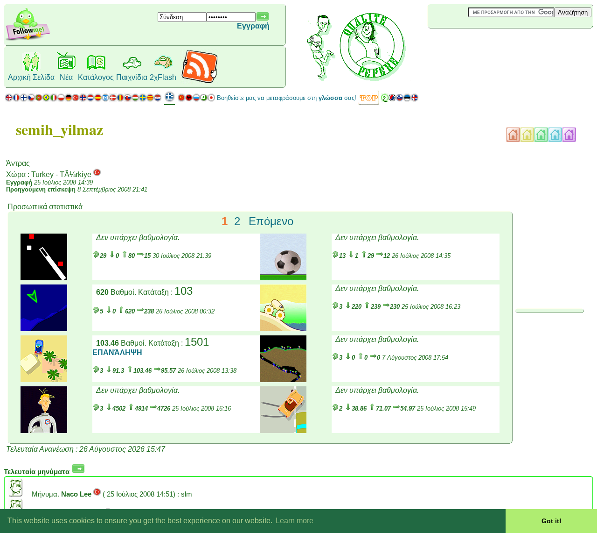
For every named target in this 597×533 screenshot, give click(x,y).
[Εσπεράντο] (204, 100)
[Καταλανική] (150, 100)
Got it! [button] (551, 521)
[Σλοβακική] (128, 100)
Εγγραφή (253, 26)
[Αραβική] (385, 100)
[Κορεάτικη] (392, 100)
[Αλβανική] (189, 100)
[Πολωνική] (61, 100)
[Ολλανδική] (90, 100)
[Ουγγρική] (135, 100)
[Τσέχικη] (31, 100)
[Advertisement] (483, 44)
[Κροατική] (157, 100)
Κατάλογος (96, 77)
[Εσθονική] (407, 100)
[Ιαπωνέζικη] (211, 100)
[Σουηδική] (142, 100)
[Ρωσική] (196, 100)
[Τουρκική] (75, 100)
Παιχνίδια (131, 77)
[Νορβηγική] (83, 100)
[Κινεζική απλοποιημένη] (181, 100)
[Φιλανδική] (24, 100)
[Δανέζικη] (113, 100)
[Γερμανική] (68, 100)
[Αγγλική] (9, 100)
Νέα (66, 77)
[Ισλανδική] (414, 100)
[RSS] (199, 81)
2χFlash (163, 77)
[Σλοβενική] (399, 100)
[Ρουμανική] (120, 100)
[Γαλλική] (16, 100)
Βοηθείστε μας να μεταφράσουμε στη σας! (286, 97)
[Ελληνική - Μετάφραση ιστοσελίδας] (169, 100)
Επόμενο (271, 221)
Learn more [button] (294, 521)
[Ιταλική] (53, 100)
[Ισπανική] (98, 100)
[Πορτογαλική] (42, 100)
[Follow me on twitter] (28, 39)
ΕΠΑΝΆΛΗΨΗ (117, 352)
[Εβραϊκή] (105, 100)
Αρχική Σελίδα (31, 77)
